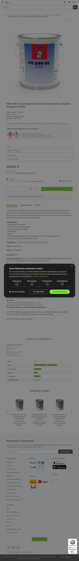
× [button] (72, 266)
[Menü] (76, 540)
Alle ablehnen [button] (38, 292)
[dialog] (39, 280)
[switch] (73, 552)
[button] (17, 292)
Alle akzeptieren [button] (59, 292)
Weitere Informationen (40, 276)
